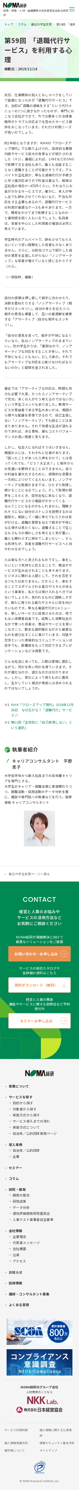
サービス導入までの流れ (31, 1121)
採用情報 (15, 1283)
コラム (22, 24)
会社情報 (15, 1230)
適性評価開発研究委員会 (31, 1213)
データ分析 (21, 1207)
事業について (19, 1086)
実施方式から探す (26, 1115)
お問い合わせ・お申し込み (36, 953)
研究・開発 (17, 1189)
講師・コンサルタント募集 (29, 1294)
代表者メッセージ (26, 1242)
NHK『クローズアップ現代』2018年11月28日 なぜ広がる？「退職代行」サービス (42, 710)
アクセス (19, 1261)
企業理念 (19, 1236)
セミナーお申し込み (36, 1020)
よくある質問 (19, 1304)
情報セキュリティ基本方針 (57, 1443)
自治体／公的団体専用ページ (35, 1133)
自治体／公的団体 (26, 1150)
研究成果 (19, 1201)
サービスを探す (20, 1097)
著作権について (14, 1450)
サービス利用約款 (16, 1430)
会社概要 (19, 1248)
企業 (16, 1156)
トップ (8, 24)
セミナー (15, 1167)
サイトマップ (48, 1450)
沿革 (16, 1255)
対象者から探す (24, 1109)
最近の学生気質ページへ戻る (29, 874)
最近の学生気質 (41, 24)
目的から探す (23, 1103)
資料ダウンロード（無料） (36, 985)
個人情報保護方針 (16, 1443)
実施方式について (26, 1127)
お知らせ (15, 1272)
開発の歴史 (21, 1195)
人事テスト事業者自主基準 (33, 1219)
